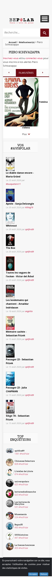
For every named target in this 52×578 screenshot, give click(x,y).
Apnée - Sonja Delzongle (20, 203)
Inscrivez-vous (11, 58)
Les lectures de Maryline (22, 503)
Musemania (21, 514)
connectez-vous (34, 58)
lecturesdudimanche (25, 492)
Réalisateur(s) (26, 42)
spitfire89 (29, 229)
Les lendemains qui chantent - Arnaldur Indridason (17, 303)
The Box (10, 247)
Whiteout (11, 225)
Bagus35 (19, 524)
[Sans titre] (10, 163)
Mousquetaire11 (13, 184)
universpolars (22, 481)
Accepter (33, 574)
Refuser (44, 574)
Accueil (13, 42)
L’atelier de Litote (24, 471)
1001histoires (21, 535)
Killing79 (29, 207)
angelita (29, 311)
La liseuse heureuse (25, 545)
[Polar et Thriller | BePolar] (21, 20)
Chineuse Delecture (25, 461)
